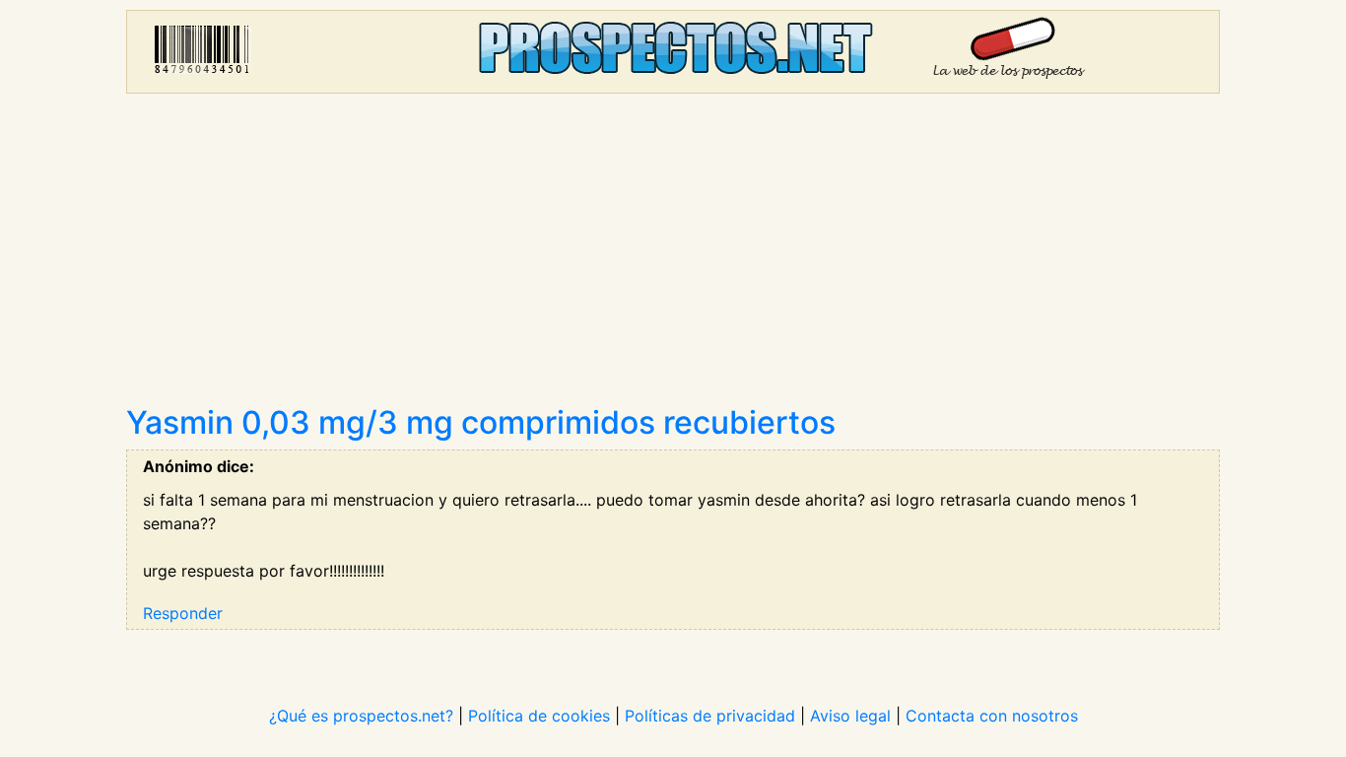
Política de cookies (539, 715)
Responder (183, 613)
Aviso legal (850, 715)
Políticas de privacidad (710, 715)
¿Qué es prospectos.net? (361, 715)
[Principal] (673, 52)
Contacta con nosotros (992, 715)
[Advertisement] (673, 256)
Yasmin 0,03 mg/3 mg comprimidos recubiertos (481, 422)
